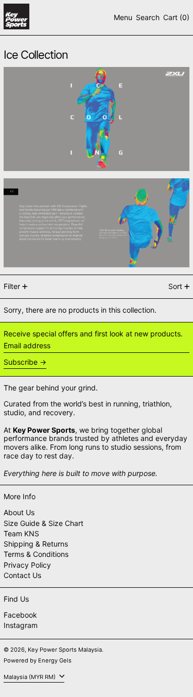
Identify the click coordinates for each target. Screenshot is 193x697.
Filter (12, 286)
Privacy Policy (27, 564)
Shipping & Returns (36, 543)
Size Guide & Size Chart (43, 523)
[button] (148, 18)
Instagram (21, 625)
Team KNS (21, 533)
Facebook (20, 615)
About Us (19, 512)
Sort (175, 286)
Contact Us (22, 575)
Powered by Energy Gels (38, 660)
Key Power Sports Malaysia (65, 649)
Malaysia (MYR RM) (30, 676)
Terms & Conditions (36, 554)
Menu (123, 17)
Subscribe (21, 362)
